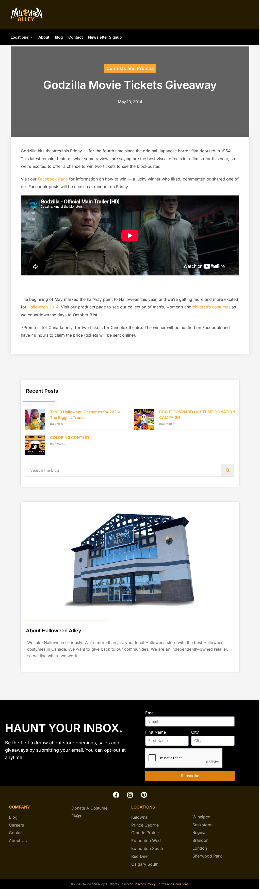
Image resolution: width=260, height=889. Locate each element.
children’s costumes (211, 306)
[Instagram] (130, 794)
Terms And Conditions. (173, 884)
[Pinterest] (144, 794)
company (19, 807)
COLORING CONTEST (70, 437)
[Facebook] (116, 794)
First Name (155, 732)
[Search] (227, 470)
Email (150, 712)
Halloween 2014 (43, 306)
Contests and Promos (130, 68)
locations (143, 807)
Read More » (58, 423)
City (195, 732)
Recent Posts (42, 391)
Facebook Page (53, 179)
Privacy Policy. (145, 884)
